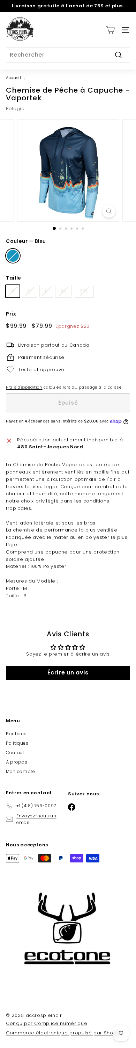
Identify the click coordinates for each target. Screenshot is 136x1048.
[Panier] (110, 30)
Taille (13, 277)
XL (63, 291)
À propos (16, 762)
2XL (84, 291)
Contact (15, 753)
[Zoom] (108, 211)
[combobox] (68, 55)
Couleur (26, 241)
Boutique (16, 734)
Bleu (13, 256)
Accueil (13, 77)
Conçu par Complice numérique (46, 1023)
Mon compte (20, 771)
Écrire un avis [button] (67, 672)
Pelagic (15, 108)
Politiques (17, 743)
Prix (11, 313)
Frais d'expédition (24, 387)
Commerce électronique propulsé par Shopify (64, 1032)
